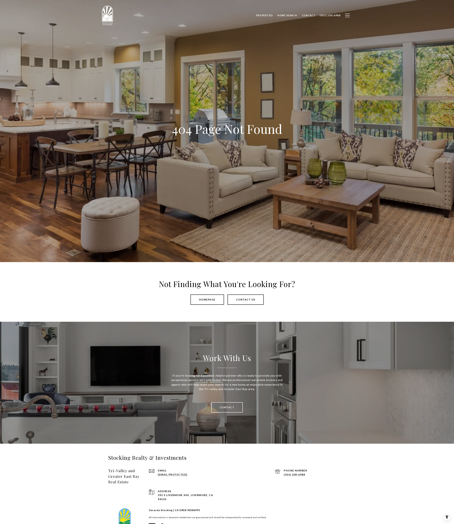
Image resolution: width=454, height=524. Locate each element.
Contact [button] (227, 407)
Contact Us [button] (245, 299)
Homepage (207, 299)
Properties (264, 15)
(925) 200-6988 (294, 474)
